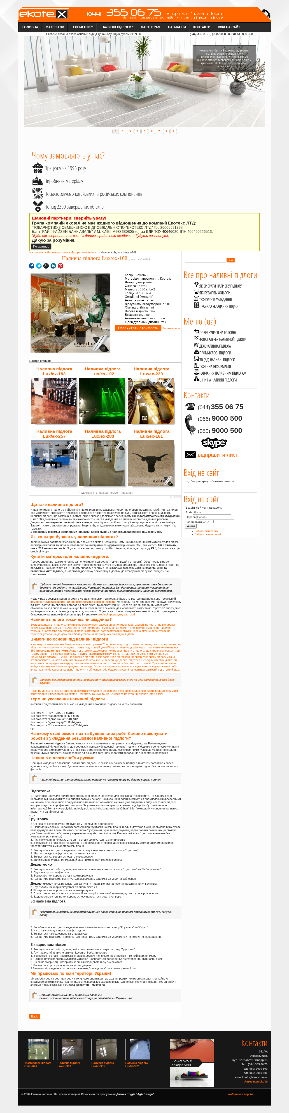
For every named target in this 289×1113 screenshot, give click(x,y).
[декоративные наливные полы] (192, 1085)
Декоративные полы (84, 252)
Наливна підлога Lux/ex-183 (54, 371)
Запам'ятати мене (197, 522)
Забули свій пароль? (208, 534)
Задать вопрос (172, 328)
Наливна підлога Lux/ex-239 (152, 371)
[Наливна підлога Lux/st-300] (72, 1058)
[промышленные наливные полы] (192, 1061)
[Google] (185, 485)
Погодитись (41, 246)
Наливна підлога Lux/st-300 (69, 1065)
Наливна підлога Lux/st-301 (102, 1065)
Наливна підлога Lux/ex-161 (152, 434)
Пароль (191, 517)
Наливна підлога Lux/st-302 (136, 1065)
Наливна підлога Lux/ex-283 (103, 434)
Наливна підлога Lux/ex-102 (103, 371)
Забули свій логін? (206, 531)
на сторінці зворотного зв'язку (143, 694)
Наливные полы (57, 252)
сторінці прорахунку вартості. (116, 614)
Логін (189, 512)
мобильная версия (240, 1094)
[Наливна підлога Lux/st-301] (106, 1058)
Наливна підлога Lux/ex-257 (54, 434)
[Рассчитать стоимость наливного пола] (138, 328)
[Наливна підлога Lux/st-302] (140, 1058)
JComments (175, 497)
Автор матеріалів (256, 1081)
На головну (36, 252)
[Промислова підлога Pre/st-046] (38, 1058)
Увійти (190, 526)
